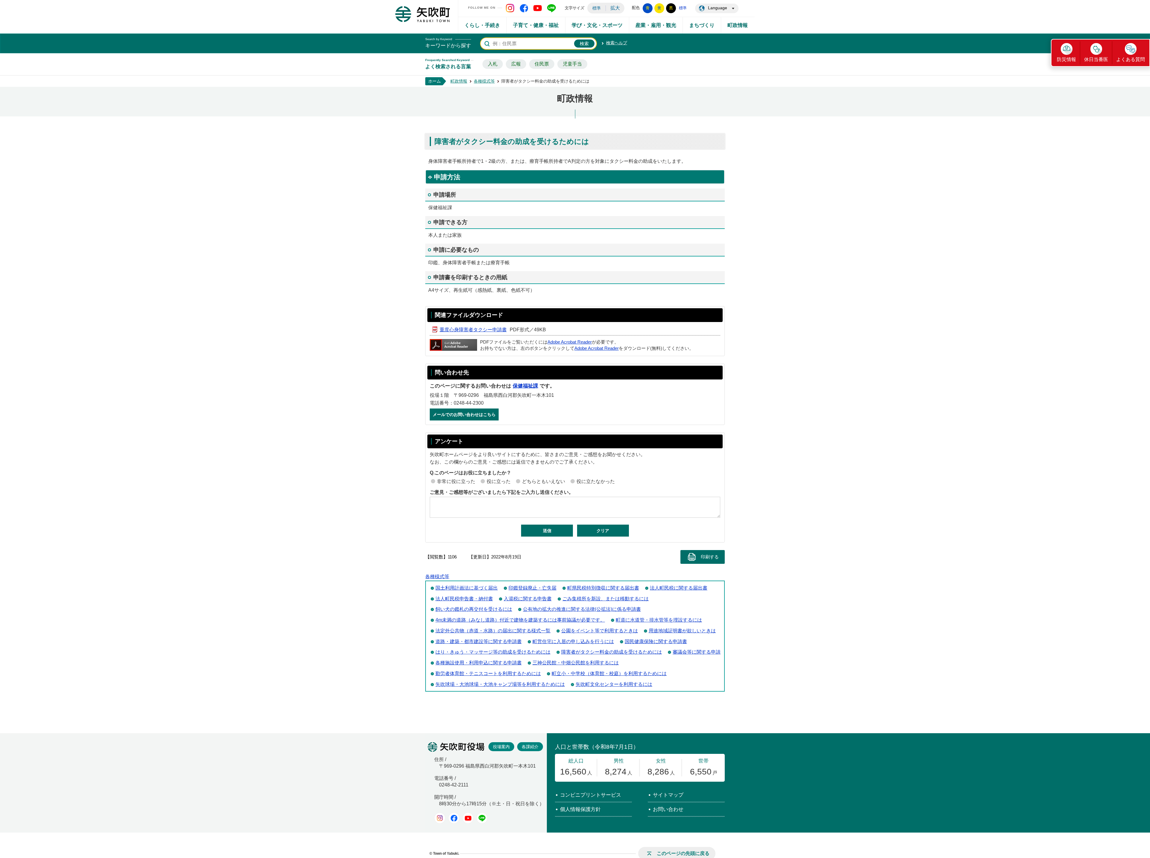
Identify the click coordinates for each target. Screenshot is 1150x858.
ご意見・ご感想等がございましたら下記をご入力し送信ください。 (502, 492)
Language (717, 7)
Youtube (467, 818)
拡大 (615, 7)
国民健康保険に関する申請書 (656, 641)
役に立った (499, 481)
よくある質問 (1130, 59)
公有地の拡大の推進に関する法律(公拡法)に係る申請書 (582, 609)
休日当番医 (1096, 59)
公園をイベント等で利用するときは (599, 630)
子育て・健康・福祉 (536, 25)
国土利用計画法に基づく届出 (466, 587)
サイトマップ (668, 795)
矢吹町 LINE (551, 8)
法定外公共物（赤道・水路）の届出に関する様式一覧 (492, 630)
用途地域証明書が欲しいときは (682, 630)
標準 (596, 8)
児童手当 (572, 63)
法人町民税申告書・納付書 (464, 598)
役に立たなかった (595, 481)
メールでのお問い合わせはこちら (464, 414)
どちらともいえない (543, 481)
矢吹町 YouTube (538, 8)
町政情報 (737, 25)
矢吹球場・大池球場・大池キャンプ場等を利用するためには (500, 684)
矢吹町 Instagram (510, 8)
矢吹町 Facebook (524, 8)
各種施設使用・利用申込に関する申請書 (478, 662)
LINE (482, 818)
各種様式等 (484, 81)
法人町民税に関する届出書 (678, 587)
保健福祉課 (525, 386)
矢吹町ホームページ (422, 14)
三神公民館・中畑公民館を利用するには (575, 662)
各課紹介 (530, 746)
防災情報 (1066, 59)
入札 (492, 63)
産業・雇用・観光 (655, 25)
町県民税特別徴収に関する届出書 (603, 587)
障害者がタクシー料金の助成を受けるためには (611, 651)
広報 (516, 63)
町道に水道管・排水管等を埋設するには (659, 619)
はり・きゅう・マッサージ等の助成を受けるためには (492, 651)
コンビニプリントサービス (590, 795)
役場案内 (501, 746)
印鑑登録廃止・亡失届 (532, 587)
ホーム (434, 81)
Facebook (453, 818)
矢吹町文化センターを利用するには (614, 684)
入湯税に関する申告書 (528, 598)
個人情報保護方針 (580, 809)
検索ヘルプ (616, 42)
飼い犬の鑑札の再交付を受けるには (473, 609)
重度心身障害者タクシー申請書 (473, 329)
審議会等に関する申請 (697, 651)
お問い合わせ (668, 809)
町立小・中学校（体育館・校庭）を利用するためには (609, 673)
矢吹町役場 (456, 747)
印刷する (710, 557)
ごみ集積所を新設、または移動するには (605, 598)
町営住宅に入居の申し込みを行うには (573, 641)
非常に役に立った (456, 481)
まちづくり (702, 25)
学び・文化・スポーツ (597, 25)
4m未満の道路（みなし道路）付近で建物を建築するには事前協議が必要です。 (520, 619)
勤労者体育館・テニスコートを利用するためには (488, 673)
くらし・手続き (482, 25)
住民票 (542, 63)
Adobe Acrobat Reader (569, 342)
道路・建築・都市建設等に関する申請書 (478, 641)
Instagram (439, 818)
